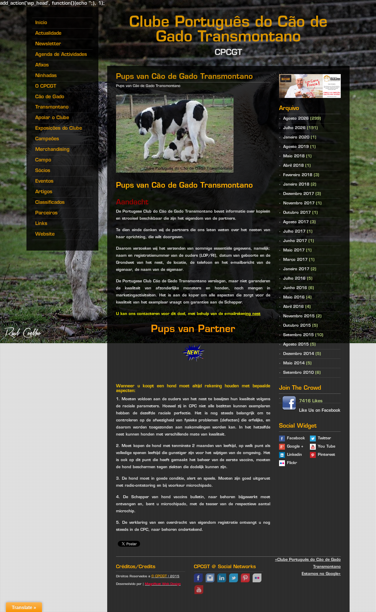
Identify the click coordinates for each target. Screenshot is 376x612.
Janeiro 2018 (296, 184)
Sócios (42, 171)
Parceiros (46, 213)
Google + (295, 446)
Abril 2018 (293, 166)
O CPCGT (45, 86)
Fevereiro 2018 (297, 175)
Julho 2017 (294, 232)
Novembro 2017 (299, 203)
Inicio (41, 23)
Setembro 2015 (298, 335)
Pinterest (326, 455)
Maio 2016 (294, 297)
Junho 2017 (295, 241)
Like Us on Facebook (319, 410)
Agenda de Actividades (61, 54)
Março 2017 (295, 260)
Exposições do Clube (58, 128)
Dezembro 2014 (298, 354)
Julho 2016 (294, 279)
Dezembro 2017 (298, 194)
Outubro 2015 (297, 326)
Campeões (47, 139)
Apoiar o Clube (52, 118)
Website (45, 234)
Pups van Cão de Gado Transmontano (148, 86)
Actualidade (48, 33)
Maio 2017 (294, 250)
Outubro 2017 (297, 213)
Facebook (296, 438)
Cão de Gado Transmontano (51, 102)
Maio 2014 (294, 363)
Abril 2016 (293, 307)
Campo (43, 160)
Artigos (43, 192)
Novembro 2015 (299, 316)
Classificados (50, 202)
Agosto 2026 (296, 119)
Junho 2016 (295, 288)
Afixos (42, 65)
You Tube (326, 446)
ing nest (253, 314)
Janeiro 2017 (296, 269)
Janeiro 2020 (296, 137)
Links (41, 223)
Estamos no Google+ (321, 574)
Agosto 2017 (296, 222)
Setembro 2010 (298, 373)
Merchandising (52, 149)
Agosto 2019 (296, 147)
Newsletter (48, 44)
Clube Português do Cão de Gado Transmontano (228, 30)
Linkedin (294, 455)
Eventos (44, 181)
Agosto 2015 (296, 344)
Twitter (324, 438)
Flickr (292, 463)
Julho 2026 (294, 128)
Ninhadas (46, 76)
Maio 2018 (294, 156)
